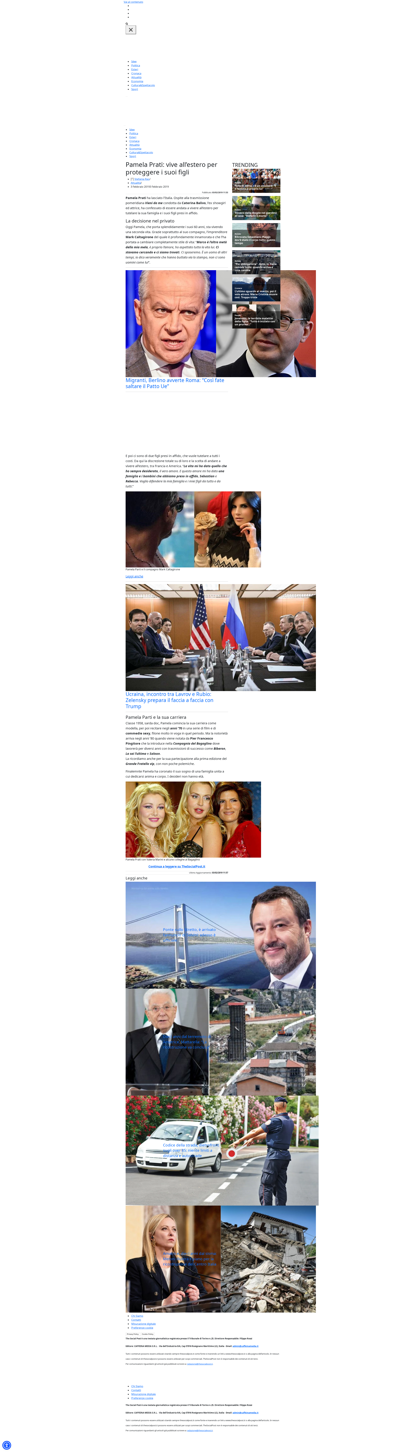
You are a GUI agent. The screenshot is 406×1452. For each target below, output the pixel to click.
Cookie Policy (147, 1334)
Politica (135, 65)
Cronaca (136, 73)
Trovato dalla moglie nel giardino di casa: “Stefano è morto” (256, 214)
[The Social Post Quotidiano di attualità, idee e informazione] (218, 46)
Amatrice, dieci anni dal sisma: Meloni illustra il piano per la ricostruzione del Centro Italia (190, 1259)
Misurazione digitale (143, 1324)
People (238, 315)
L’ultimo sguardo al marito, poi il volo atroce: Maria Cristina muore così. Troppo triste (256, 294)
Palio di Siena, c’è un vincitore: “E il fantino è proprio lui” (255, 187)
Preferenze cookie (142, 1328)
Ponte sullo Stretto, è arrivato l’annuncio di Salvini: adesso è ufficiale (189, 935)
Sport (134, 89)
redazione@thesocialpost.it (200, 1363)
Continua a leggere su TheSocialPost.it (176, 866)
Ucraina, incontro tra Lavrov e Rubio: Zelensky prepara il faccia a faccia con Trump (169, 700)
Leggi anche (134, 576)
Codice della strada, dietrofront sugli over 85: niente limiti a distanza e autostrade (191, 1150)
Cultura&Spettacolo (143, 85)
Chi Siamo (137, 1316)
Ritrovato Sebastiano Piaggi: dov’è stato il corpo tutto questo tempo (255, 240)
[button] (6, 1445)
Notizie (238, 182)
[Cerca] (127, 23)
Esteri (134, 69)
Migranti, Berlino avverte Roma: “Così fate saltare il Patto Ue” (175, 383)
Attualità (136, 77)
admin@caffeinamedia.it (246, 1346)
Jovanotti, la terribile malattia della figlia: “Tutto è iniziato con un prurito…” (255, 321)
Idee (134, 61)
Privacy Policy (133, 1334)
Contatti (136, 1320)
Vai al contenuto (133, 2)
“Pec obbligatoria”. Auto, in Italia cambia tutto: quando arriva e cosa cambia (256, 267)
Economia (137, 81)
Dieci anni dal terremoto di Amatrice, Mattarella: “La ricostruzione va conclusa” (187, 1042)
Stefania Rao (142, 179)
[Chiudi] (131, 29)
